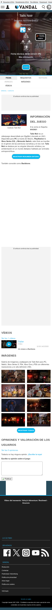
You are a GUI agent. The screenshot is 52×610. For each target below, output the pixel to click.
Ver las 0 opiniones (9, 450)
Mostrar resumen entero (26, 157)
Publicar (7, 479)
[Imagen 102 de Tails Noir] (13, 419)
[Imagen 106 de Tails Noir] (13, 390)
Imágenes (25, 82)
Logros (26, 67)
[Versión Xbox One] (29, 29)
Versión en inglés (26, 599)
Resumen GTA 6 (8, 2)
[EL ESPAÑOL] (49, 7)
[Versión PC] (23, 30)
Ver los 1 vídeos (8, 338)
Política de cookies (8, 584)
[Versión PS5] (29, 42)
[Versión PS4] (23, 42)
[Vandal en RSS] (45, 552)
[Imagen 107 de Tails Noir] (39, 376)
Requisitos (25, 78)
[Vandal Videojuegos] (26, 7)
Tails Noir (26, 15)
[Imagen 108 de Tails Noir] (13, 376)
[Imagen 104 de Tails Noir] (13, 405)
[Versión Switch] (26, 47)
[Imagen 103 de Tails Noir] (39, 405)
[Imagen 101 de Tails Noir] (39, 419)
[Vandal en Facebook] (7, 552)
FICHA (8, 78)
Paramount (43, 2)
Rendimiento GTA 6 (22, 2)
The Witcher (34, 2)
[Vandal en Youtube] (36, 552)
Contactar (5, 570)
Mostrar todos (26, 430)
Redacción (5, 567)
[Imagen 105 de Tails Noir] (39, 390)
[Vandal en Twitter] (16, 552)
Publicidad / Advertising (10, 574)
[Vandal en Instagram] (26, 552)
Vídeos (8, 86)
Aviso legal (5, 581)
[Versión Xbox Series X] (26, 35)
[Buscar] (43, 7)
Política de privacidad (9, 577)
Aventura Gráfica (30, 20)
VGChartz (5, 591)
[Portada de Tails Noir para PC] (14, 120)
